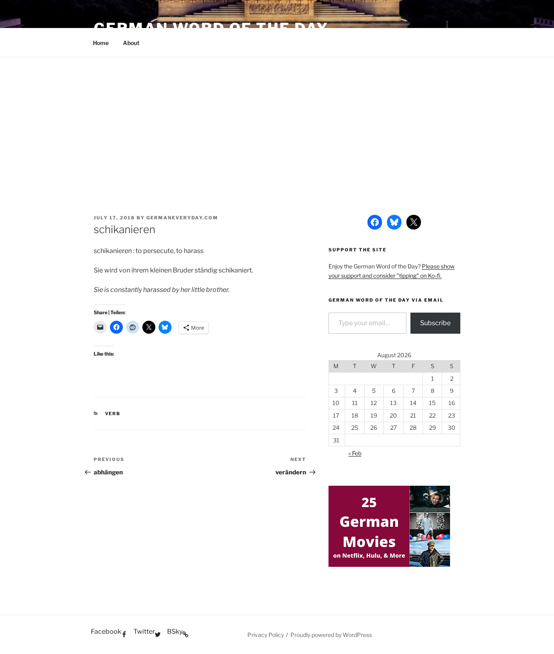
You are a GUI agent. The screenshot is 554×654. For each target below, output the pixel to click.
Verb (113, 413)
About (131, 42)
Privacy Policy (265, 634)
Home (101, 42)
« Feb (354, 453)
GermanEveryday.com (182, 218)
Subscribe (435, 323)
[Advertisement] (277, 118)
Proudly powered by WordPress (331, 634)
